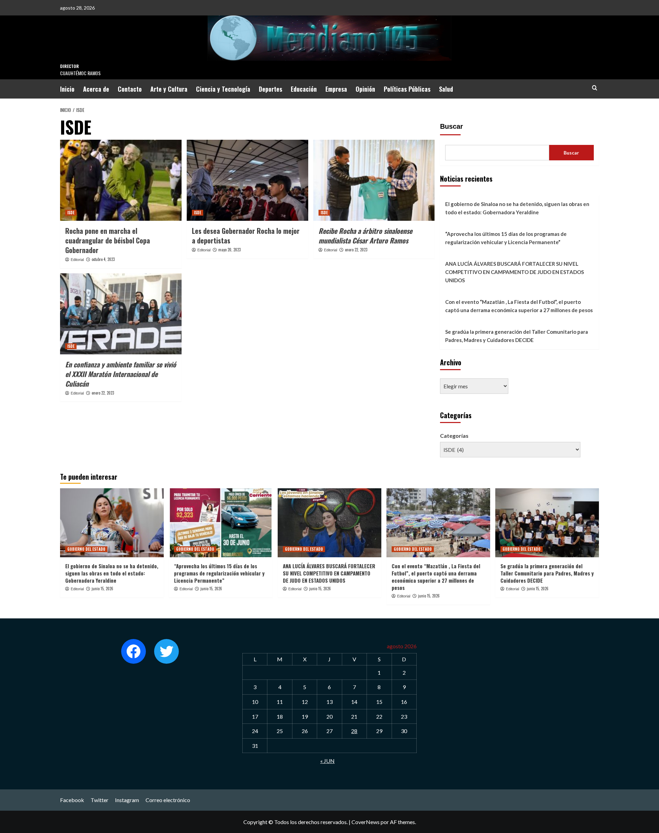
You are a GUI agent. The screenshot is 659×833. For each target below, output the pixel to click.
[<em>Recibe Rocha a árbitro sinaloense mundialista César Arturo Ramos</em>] (374, 180)
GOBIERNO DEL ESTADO (86, 549)
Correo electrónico (168, 800)
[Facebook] (133, 651)
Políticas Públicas (407, 88)
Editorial (77, 260)
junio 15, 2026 (102, 588)
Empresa (336, 88)
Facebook (72, 800)
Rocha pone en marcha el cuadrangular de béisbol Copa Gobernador (107, 240)
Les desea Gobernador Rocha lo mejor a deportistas (246, 236)
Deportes (270, 88)
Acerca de (96, 88)
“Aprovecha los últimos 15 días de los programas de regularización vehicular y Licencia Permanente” (506, 238)
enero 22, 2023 (356, 249)
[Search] (594, 88)
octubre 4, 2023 (103, 259)
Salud (446, 88)
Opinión (365, 88)
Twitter (99, 800)
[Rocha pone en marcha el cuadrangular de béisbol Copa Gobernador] (121, 180)
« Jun (327, 760)
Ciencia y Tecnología (223, 88)
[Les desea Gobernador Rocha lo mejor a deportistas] (247, 180)
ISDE (70, 212)
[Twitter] (166, 651)
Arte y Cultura (168, 88)
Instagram (127, 800)
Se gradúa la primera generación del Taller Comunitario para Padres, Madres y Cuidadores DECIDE (516, 336)
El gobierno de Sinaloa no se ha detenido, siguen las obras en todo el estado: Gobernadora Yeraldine (517, 208)
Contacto (130, 88)
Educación (304, 88)
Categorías (454, 435)
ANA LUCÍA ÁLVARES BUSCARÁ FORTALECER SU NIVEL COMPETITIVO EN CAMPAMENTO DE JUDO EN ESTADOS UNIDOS (514, 272)
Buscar (451, 126)
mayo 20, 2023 (229, 249)
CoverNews (365, 822)
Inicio (67, 88)
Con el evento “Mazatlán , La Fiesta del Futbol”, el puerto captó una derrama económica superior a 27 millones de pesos (519, 306)
